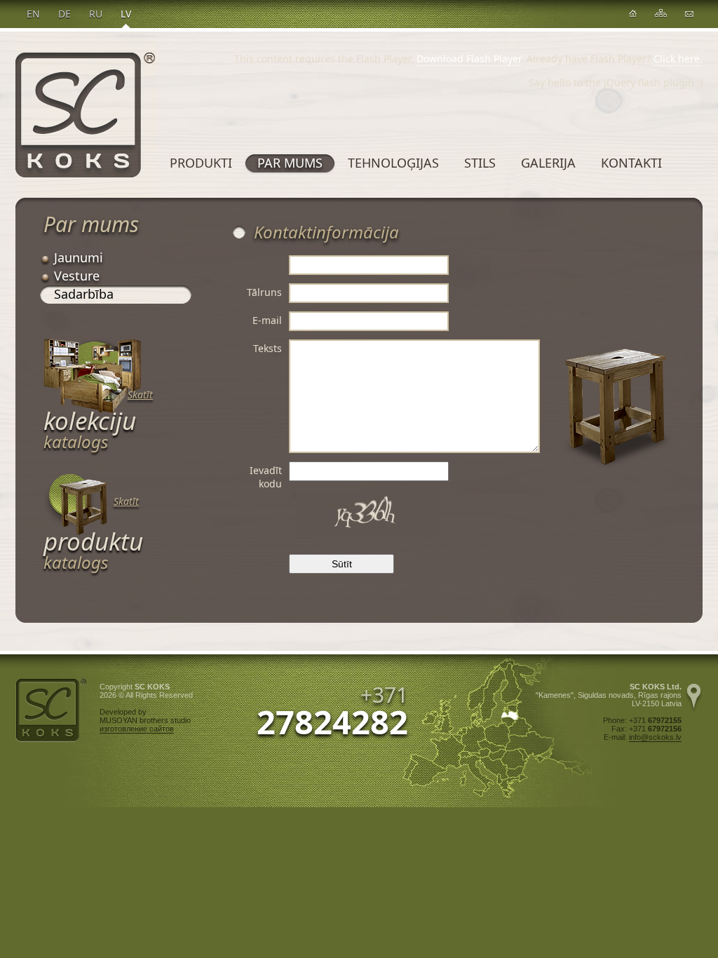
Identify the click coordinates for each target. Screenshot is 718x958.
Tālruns (264, 292)
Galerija (548, 162)
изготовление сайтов (137, 728)
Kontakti (631, 162)
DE (64, 13)
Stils (480, 162)
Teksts (267, 348)
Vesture (77, 275)
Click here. (678, 58)
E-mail (267, 320)
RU (95, 13)
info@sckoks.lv (655, 737)
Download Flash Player (468, 58)
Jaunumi (78, 257)
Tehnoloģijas (393, 162)
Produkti (201, 162)
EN (33, 13)
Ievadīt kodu (266, 477)
